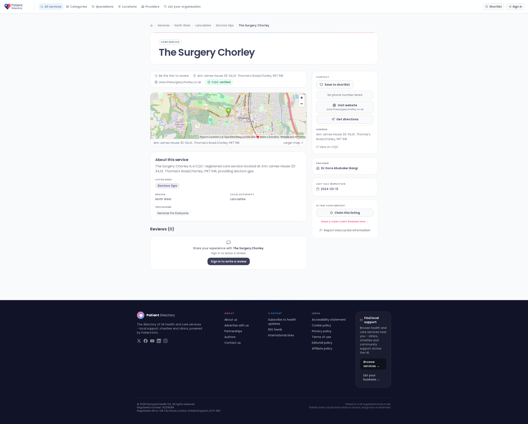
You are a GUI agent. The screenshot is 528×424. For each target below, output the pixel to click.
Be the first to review (174, 76)
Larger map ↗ (293, 143)
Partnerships (233, 331)
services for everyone (173, 213)
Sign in (517, 7)
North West (182, 25)
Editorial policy (322, 343)
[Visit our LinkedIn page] (159, 341)
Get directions (347, 119)
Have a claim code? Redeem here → (345, 221)
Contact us (232, 343)
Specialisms (104, 7)
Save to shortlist (337, 85)
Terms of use (321, 337)
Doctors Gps (225, 25)
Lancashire (203, 25)
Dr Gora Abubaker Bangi (339, 168)
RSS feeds (275, 329)
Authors (230, 337)
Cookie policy (321, 325)
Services (164, 25)
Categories (78, 7)
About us (230, 320)
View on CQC (328, 147)
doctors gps (167, 186)
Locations (129, 7)
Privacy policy (321, 331)
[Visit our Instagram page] (165, 341)
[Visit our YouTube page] (152, 341)
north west (163, 199)
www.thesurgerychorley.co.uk (180, 82)
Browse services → (371, 364)
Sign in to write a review (228, 261)
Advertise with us (236, 325)
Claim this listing (347, 213)
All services (53, 7)
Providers (152, 7)
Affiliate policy (322, 348)
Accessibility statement (329, 320)
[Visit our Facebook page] (146, 341)
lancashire (238, 199)
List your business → (371, 377)
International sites (281, 335)
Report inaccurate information (347, 230)
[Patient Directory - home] (18, 6)
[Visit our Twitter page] (139, 341)
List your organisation (184, 7)
